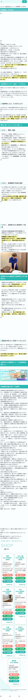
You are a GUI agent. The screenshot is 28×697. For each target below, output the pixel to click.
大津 (7, 629)
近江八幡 (20, 557)
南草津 (14, 661)
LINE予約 (9, 578)
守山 (20, 591)
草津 (7, 591)
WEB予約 (9, 581)
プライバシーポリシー (14, 690)
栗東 (7, 557)
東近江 (20, 629)
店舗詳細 (8, 584)
